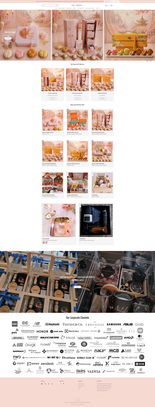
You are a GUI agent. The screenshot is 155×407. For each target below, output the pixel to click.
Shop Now (10, 41)
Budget (74, 8)
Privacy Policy (79, 404)
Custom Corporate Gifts (90, 8)
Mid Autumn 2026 (61, 8)
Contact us (98, 8)
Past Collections (80, 8)
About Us (79, 387)
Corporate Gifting (81, 385)
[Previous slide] (147, 60)
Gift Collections (81, 383)
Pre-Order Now (107, 1)
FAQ (79, 388)
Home (56, 8)
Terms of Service (73, 404)
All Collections (68, 8)
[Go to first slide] (150, 60)
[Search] (57, 5)
